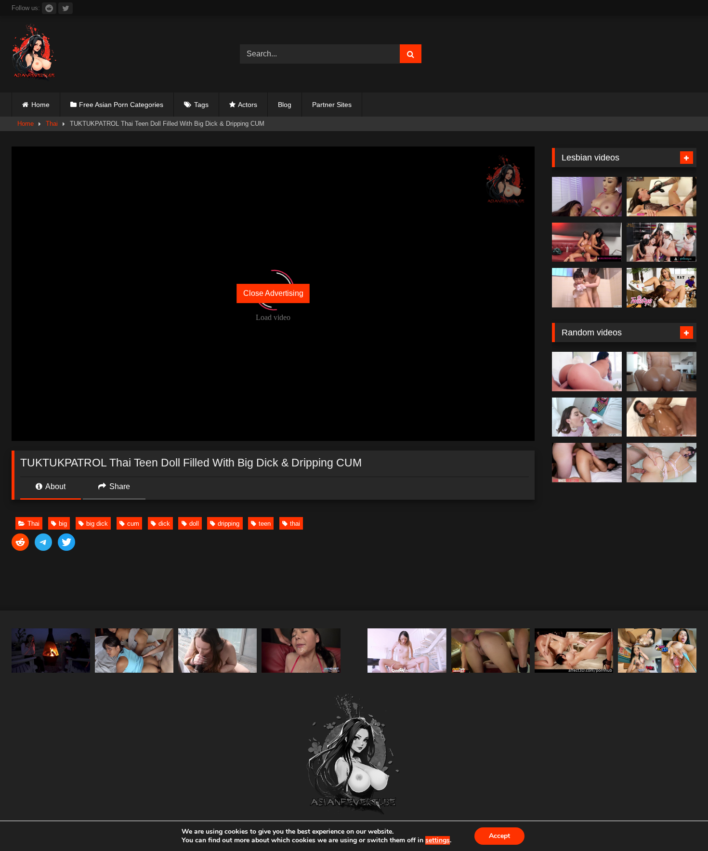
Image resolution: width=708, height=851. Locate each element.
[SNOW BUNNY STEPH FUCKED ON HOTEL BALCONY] (217, 650)
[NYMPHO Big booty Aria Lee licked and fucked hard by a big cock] (587, 417)
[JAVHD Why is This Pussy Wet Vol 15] (301, 650)
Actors (247, 104)
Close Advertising (273, 293)
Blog (284, 104)
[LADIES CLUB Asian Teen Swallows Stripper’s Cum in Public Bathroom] (490, 650)
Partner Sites (332, 104)
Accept (499, 835)
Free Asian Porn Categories (121, 104)
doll (194, 523)
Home (40, 104)
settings (437, 840)
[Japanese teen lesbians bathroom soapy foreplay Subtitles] (587, 287)
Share (118, 486)
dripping (228, 523)
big (63, 523)
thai (295, 523)
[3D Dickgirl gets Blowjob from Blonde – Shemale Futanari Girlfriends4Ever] (574, 650)
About (55, 486)
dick (164, 523)
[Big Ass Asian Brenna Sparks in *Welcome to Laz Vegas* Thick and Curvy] (587, 371)
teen (265, 523)
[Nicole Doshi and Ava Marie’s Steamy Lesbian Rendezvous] (587, 196)
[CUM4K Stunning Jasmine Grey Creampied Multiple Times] (406, 650)
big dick (97, 523)
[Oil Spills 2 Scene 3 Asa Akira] (661, 417)
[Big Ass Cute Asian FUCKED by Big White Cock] (661, 462)
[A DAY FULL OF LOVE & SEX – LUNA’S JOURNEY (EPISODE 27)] (51, 650)
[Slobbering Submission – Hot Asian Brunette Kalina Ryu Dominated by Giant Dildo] (661, 196)
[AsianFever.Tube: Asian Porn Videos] (35, 54)
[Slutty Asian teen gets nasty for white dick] (587, 462)
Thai (52, 123)
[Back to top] (678, 822)
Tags (201, 104)
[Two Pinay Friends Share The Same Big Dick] (134, 650)
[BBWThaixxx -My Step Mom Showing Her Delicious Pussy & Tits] (657, 650)
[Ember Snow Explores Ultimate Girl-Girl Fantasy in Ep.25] (587, 242)
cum (133, 523)
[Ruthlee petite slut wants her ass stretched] (661, 371)
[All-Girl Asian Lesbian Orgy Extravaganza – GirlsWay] (661, 242)
